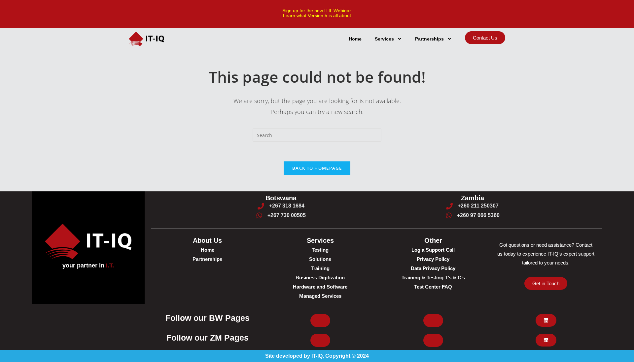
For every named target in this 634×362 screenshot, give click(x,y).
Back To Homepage (317, 168)
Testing (320, 250)
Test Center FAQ (433, 287)
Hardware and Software (320, 287)
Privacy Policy (433, 259)
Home (355, 39)
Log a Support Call (433, 250)
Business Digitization (320, 277)
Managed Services (320, 296)
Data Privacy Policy (433, 268)
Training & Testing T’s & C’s (433, 277)
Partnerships (429, 39)
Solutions (320, 259)
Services (384, 39)
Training (320, 268)
